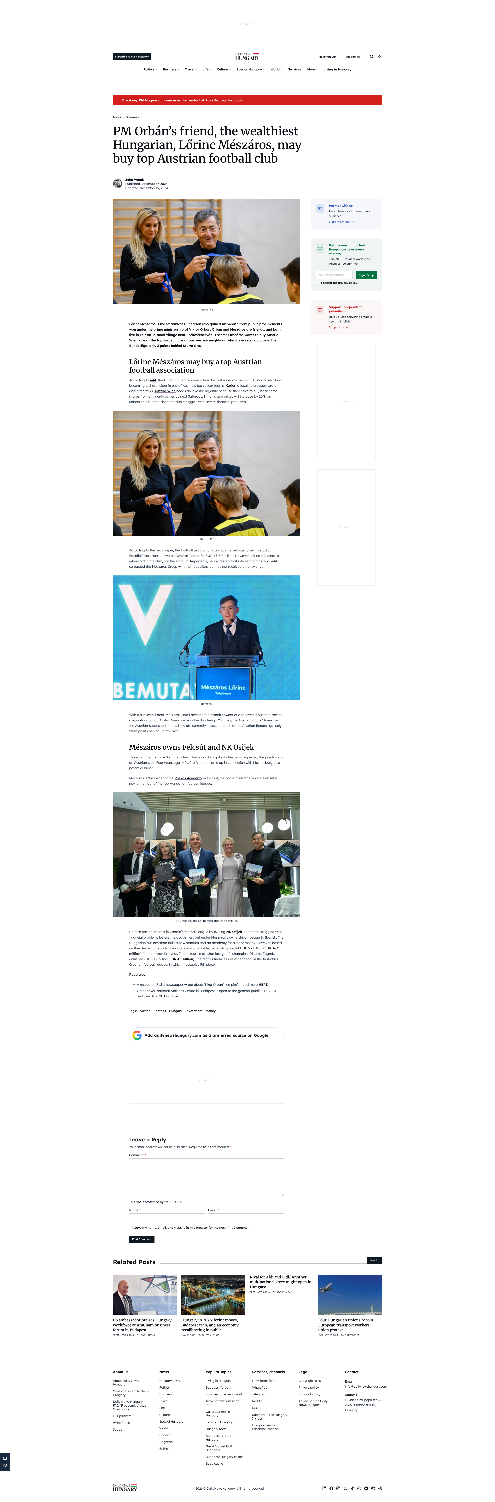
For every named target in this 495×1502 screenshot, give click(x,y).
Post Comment (142, 1239)
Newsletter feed (263, 1381)
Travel (189, 69)
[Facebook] (331, 1488)
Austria (145, 1011)
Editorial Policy (309, 1394)
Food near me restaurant (224, 1394)
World (275, 69)
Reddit (257, 1401)
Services (294, 69)
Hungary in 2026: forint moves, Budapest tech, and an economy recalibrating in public (210, 1325)
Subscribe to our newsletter (132, 56)
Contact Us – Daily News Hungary (131, 1393)
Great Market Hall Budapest (219, 1448)
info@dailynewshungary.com (366, 1386)
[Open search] (372, 56)
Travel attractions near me (222, 1403)
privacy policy (347, 283)
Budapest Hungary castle (224, 1457)
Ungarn (164, 1435)
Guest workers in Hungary (218, 1413)
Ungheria (166, 1442)
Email (213, 1210)
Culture (222, 69)
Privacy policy (309, 1387)
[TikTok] (352, 1488)
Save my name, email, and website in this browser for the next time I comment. (192, 1227)
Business (169, 69)
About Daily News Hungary (126, 1382)
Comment (137, 1155)
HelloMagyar (327, 56)
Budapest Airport (218, 1387)
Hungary (175, 1011)
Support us (336, 327)
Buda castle (214, 1463)
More (311, 69)
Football (160, 1011)
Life (205, 69)
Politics (148, 69)
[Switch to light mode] (379, 56)
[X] (345, 1488)
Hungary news (169, 1381)
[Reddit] (373, 1488)
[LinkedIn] (324, 1488)
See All (374, 1260)
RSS (255, 1408)
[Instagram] (338, 1488)
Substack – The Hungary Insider (269, 1416)
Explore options (339, 221)
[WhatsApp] (359, 1488)
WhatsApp (259, 1387)
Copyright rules (310, 1381)
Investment (193, 1011)
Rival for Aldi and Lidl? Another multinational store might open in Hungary (281, 1282)
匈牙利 (164, 1449)
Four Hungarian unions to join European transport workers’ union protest (345, 1325)
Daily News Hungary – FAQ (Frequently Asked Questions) (129, 1405)
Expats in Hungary (219, 1422)
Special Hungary (249, 69)
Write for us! (122, 1423)
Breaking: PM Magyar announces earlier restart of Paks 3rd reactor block (182, 100)
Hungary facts (216, 1429)
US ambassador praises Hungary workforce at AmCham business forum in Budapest (142, 1325)
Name (135, 1210)
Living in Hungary (337, 69)
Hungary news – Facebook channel (265, 1427)
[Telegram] (366, 1488)
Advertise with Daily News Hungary (313, 1403)
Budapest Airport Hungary (218, 1437)
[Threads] (380, 1488)
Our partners (122, 1416)
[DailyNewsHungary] (247, 56)
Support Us (353, 56)
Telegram (259, 1394)
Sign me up (366, 275)
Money (211, 1011)
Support (119, 1429)
